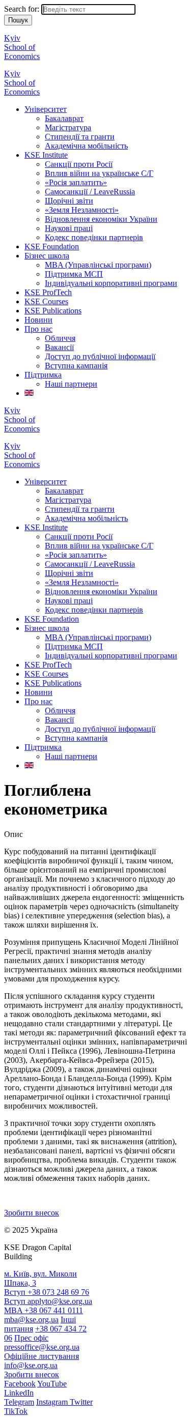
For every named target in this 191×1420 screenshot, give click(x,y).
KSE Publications (52, 310)
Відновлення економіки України (101, 219)
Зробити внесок (31, 1212)
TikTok (16, 1411)
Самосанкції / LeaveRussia (90, 191)
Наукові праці (69, 228)
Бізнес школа (46, 255)
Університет (45, 109)
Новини (38, 319)
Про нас (38, 329)
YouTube (52, 1383)
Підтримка (43, 374)
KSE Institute (46, 155)
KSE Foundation (51, 246)
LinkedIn (19, 1392)
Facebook (20, 1383)
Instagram (53, 1402)
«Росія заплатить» (76, 182)
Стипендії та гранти (80, 136)
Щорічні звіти (69, 200)
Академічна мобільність (86, 145)
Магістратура (68, 127)
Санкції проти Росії (79, 164)
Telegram (19, 1402)
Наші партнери (71, 384)
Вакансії (59, 347)
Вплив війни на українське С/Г (99, 173)
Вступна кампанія (76, 365)
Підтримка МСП (74, 274)
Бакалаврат (64, 118)
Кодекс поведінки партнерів (94, 237)
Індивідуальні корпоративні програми (111, 283)
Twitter (81, 1402)
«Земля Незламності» (82, 210)
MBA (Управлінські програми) (98, 264)
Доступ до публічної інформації (100, 356)
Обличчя (60, 338)
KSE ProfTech (48, 292)
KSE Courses (46, 301)
